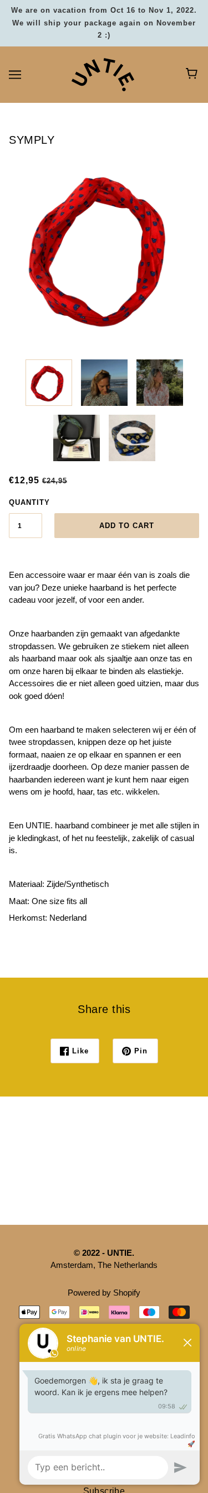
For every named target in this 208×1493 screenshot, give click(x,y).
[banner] (103, 73)
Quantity (25, 502)
